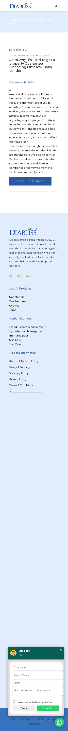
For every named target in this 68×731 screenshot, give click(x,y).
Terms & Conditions (21, 385)
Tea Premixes (17, 301)
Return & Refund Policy (23, 361)
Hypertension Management (26, 331)
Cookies (14, 305)
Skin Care (15, 340)
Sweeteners (16, 296)
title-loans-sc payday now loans (29, 55)
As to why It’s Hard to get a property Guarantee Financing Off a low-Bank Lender (32, 65)
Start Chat (48, 708)
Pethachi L (19, 50)
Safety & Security (19, 367)
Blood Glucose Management (27, 326)
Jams (12, 310)
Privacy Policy (17, 379)
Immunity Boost (19, 335)
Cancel (24, 708)
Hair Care (15, 344)
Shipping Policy (18, 373)
